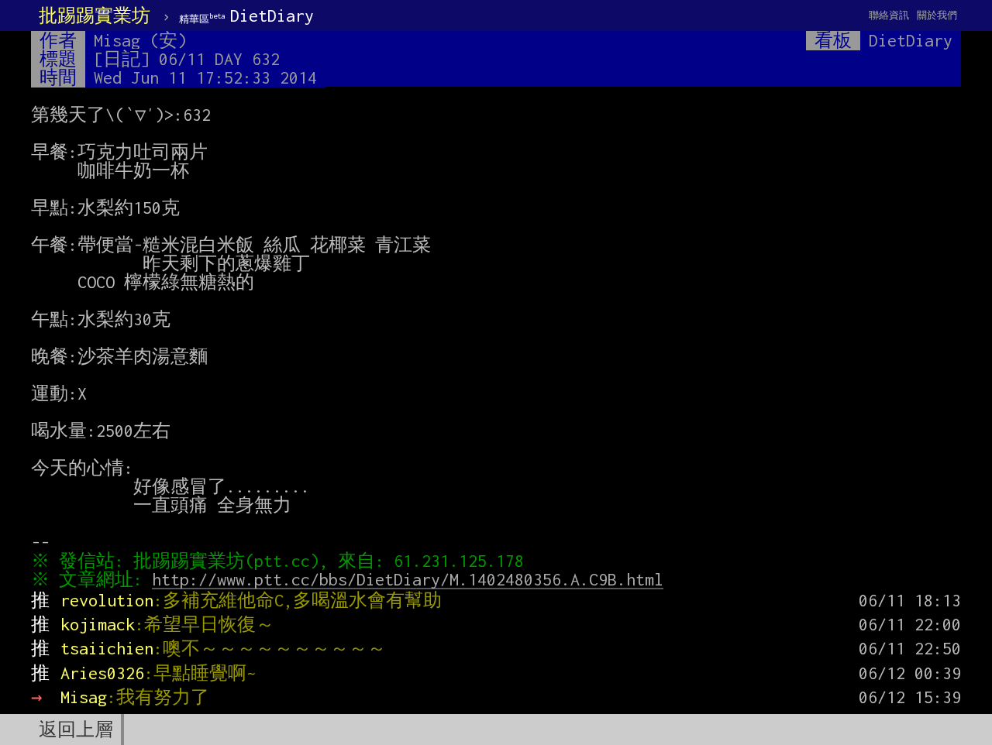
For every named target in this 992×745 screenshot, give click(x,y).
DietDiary (246, 15)
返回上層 (76, 729)
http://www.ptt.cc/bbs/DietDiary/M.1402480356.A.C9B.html (407, 579)
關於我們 (937, 15)
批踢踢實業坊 (94, 15)
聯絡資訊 (889, 15)
